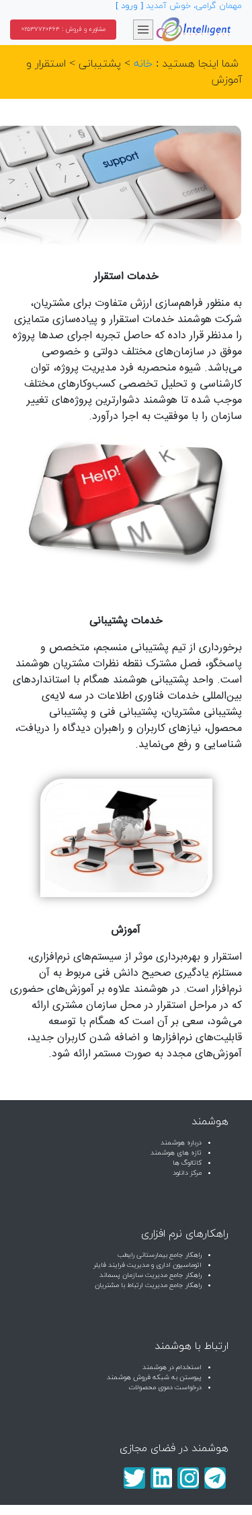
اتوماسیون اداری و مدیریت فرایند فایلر (147, 1265)
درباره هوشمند (181, 1143)
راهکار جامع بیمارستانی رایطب (160, 1255)
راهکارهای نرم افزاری (184, 1234)
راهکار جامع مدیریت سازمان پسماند (150, 1275)
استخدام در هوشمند (172, 1367)
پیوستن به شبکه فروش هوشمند (154, 1377)
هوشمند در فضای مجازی (174, 1448)
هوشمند (210, 1121)
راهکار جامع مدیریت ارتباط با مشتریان (148, 1285)
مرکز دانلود (187, 1173)
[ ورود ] (129, 6)
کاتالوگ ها (187, 1163)
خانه (143, 63)
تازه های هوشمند (176, 1153)
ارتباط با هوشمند (191, 1346)
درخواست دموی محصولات (165, 1388)
